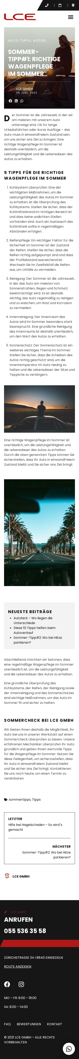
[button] (70, 17)
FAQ (7, 1024)
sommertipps (20, 799)
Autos (39, 40)
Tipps (36, 799)
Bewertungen (29, 1024)
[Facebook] (7, 984)
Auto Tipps (19, 40)
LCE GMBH (23, 1037)
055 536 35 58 (25, 931)
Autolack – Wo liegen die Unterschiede (33, 620)
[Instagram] (21, 984)
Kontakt (54, 1024)
